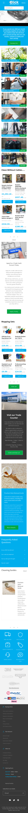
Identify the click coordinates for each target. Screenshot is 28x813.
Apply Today (14, 311)
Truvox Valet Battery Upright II (7, 217)
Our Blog (5, 760)
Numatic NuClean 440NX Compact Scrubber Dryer (7, 186)
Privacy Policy (6, 723)
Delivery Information (8, 713)
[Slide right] (17, 236)
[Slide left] (10, 236)
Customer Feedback (7, 755)
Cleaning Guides (7, 757)
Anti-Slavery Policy (7, 726)
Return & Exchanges (7, 718)
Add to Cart (7, 201)
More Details (11, 527)
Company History (7, 752)
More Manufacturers (14, 688)
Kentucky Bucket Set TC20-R (20, 337)
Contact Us (14, 43)
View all (14, 239)
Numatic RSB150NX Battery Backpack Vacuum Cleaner (20, 187)
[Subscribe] (23, 793)
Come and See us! (14, 453)
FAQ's (4, 721)
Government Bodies (7, 740)
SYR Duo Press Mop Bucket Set (6, 337)
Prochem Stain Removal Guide (20, 585)
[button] (4, 3)
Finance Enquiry (6, 743)
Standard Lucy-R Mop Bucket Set (7, 365)
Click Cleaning (9, 807)
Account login (6, 735)
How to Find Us (9, 783)
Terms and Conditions (8, 711)
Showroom (5, 738)
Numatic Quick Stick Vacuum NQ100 (19, 217)
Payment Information (8, 716)
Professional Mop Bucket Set (20, 365)
